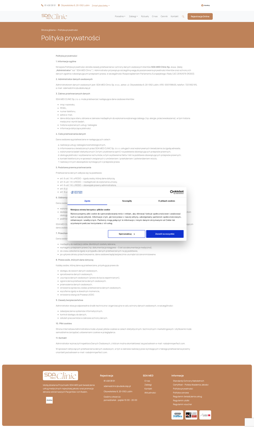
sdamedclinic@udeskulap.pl (117, 386)
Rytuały (145, 16)
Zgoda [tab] (87, 201)
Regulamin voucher (182, 404)
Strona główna (48, 29)
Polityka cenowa (181, 392)
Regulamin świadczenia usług (187, 396)
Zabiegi (132, 16)
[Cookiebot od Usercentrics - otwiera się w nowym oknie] (172, 192)
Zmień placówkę (100, 5)
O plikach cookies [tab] (166, 201)
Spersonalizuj (125, 234)
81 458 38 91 (50, 5)
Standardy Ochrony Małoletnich (188, 380)
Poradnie (119, 16)
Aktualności (150, 392)
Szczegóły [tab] (127, 201)
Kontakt (174, 16)
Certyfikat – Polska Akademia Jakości (190, 384)
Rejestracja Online (200, 16)
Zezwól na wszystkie (164, 234)
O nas (155, 16)
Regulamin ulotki (181, 400)
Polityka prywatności (183, 388)
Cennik (164, 16)
